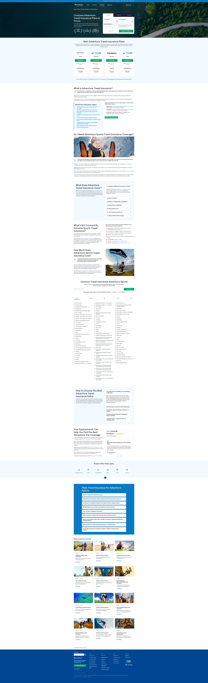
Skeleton (118, 316)
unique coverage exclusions (86, 238)
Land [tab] (118, 298)
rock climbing (109, 110)
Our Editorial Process (105, 669)
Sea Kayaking (119, 308)
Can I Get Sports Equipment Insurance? (92, 511)
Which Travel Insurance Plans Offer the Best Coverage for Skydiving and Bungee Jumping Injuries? (103, 520)
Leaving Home (107, 19)
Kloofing (97, 310)
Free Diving (77, 340)
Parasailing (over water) (101, 321)
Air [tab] (104, 298)
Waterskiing (118, 351)
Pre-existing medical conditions (113, 236)
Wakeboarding (119, 343)
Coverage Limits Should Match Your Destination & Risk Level (118, 392)
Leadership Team (104, 657)
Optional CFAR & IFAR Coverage (116, 215)
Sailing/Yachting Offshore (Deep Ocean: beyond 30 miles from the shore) (104, 338)
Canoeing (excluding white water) (82, 320)
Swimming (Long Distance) (121, 329)
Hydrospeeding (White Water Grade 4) (83, 349)
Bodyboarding (78, 308)
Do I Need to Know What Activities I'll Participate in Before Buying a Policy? (101, 503)
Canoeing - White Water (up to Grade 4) (83, 316)
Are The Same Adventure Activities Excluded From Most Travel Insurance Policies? (101, 529)
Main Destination (108, 24)
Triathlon (118, 337)
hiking (122, 109)
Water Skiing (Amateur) (121, 349)
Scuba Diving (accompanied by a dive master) (103, 353)
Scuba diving (115, 106)
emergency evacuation (117, 190)
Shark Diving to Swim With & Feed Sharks (124, 312)
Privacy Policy (84, 676)
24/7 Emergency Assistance (115, 212)
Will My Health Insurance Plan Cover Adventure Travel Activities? (99, 507)
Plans (78, 9)
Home (75, 9)
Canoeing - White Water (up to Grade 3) (83, 314)
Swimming (118, 327)
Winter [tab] (91, 298)
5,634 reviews (96, 64)
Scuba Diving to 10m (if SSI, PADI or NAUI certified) (104, 363)
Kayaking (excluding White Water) (82, 361)
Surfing (117, 323)
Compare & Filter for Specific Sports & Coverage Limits (116, 419)
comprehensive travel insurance (88, 270)
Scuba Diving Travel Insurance (83, 607)
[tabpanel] (104, 341)
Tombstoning (119, 335)
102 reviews (111, 64)
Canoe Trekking (78, 312)
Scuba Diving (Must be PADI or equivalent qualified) (104, 356)
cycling (125, 109)
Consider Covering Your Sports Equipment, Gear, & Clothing (117, 415)
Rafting (97, 323)
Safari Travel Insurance (102, 555)
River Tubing (98, 327)
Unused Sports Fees (113, 208)
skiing (120, 109)
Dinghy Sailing (78, 330)
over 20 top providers (97, 455)
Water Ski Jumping (120, 347)
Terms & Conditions (77, 676)
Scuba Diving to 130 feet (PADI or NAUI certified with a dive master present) (103, 369)
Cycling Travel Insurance (102, 607)
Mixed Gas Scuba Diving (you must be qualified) (103, 313)
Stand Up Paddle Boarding (121, 321)
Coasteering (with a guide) (80, 326)
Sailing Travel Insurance (102, 580)
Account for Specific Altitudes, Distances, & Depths (118, 411)
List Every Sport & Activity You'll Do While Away (118, 406)
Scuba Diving (98, 347)
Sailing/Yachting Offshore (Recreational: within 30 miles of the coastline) (104, 345)
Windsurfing (118, 360)
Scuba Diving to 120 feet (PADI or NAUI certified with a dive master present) (103, 366)
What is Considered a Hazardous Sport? (93, 494)
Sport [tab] (131, 298)
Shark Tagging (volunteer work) (122, 314)
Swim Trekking (119, 325)
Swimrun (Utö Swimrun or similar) (123, 333)
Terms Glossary (116, 661)
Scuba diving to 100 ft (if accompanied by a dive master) (104, 359)
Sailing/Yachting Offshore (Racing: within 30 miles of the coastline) (105, 341)
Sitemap (89, 676)
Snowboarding (115, 109)
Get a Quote (91, 655)
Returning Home (122, 19)
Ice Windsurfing (78, 353)
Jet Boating (77, 355)
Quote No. (76, 652)
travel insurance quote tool (97, 447)
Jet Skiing (77, 357)
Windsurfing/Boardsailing (121, 362)
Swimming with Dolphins (121, 331)
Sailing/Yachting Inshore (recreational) (104, 335)
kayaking (131, 106)
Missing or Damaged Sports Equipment (118, 201)
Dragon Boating (78, 336)
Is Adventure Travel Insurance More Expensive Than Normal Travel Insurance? (102, 498)
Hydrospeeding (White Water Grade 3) (83, 347)
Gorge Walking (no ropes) (80, 342)
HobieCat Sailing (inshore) (80, 345)
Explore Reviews (92, 661)
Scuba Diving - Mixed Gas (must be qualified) (103, 350)
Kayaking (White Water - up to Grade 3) (83, 363)
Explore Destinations (93, 664)
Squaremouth (76, 174)
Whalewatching (119, 353)
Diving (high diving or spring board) (82, 334)
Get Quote (80, 60)
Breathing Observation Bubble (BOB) (82, 310)
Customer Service (116, 657)
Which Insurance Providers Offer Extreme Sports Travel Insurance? (99, 515)
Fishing (76, 338)
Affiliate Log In (128, 657)
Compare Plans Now (80, 665)
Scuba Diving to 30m (120, 303)
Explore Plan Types (92, 657)
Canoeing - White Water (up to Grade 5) (83, 318)
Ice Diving (77, 351)
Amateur (115, 292)
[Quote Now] (85, 655)
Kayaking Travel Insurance (123, 555)
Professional (122, 292)
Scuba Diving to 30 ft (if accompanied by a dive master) (104, 379)
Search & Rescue (112, 198)
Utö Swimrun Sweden (120, 341)
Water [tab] (76, 298)
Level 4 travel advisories (122, 241)
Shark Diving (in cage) (120, 310)
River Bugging (98, 325)
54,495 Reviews (113, 436)
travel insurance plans (88, 439)
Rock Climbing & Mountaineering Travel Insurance (122, 582)
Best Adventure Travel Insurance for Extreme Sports (120, 79)
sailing (128, 106)
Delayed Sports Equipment (115, 205)
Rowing (97, 329)
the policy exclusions (130, 171)
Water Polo (118, 345)
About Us (103, 655)
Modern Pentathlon (100, 316)
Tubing (117, 339)
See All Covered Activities (111, 117)
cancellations (96, 190)
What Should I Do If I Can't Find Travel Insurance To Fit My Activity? (99, 524)
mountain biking (130, 109)
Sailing (97, 331)
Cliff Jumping (78, 322)
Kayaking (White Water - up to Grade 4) (104, 303)
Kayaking (77, 359)
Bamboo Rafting (78, 303)
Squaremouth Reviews (105, 667)
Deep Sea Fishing (78, 328)
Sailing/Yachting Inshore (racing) (102, 333)
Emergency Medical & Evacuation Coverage (119, 186)
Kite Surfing (98, 308)
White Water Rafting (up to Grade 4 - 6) (124, 358)
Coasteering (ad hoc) (79, 324)
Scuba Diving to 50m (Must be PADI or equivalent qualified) (124, 306)
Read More (77, 562)
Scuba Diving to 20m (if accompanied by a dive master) (104, 372)
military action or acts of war (124, 242)
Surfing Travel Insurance (102, 632)
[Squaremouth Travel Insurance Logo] (78, 5)
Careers (102, 661)
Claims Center (116, 659)
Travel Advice (115, 655)
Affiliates (127, 655)
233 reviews (80, 64)
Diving (76, 332)
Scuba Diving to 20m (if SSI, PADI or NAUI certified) (104, 376)
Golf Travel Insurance (80, 580)
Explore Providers (92, 659)
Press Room (103, 659)
